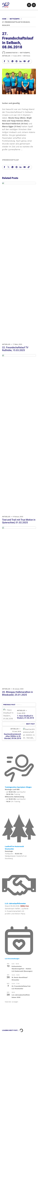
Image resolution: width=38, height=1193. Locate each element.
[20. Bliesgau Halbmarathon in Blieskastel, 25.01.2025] (19, 606)
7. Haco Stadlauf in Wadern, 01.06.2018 (25, 716)
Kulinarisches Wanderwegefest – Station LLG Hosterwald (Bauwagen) (22, 968)
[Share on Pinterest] (16, 61)
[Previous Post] (9, 714)
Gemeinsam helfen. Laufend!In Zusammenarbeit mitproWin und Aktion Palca (16, 911)
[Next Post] (29, 733)
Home (4, 19)
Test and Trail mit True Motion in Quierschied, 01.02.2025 (18, 521)
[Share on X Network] (8, 61)
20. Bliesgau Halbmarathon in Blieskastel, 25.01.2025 (17, 693)
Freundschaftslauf (11, 160)
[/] (29, 5)
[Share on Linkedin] (20, 61)
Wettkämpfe (15, 19)
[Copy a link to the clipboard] (29, 61)
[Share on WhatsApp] (12, 61)
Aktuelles (6, 56)
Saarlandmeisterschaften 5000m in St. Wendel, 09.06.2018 (12, 736)
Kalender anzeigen (11, 1002)
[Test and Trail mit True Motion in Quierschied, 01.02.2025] (19, 434)
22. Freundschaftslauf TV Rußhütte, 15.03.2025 (15, 349)
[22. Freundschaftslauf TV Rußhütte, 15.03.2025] (19, 261)
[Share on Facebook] (4, 61)
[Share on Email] (24, 61)
